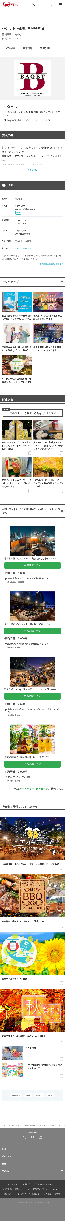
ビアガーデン (43, 788)
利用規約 (26, 1184)
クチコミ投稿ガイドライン (37, 1189)
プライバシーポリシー (44, 1184)
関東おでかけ (29, 1125)
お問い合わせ (8, 1194)
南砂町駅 (17, 1095)
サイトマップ (13, 1184)
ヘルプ (54, 1189)
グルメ (40, 1095)
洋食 (51, 1095)
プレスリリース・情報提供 (28, 1194)
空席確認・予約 (32, 565)
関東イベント (43, 1125)
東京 (29, 1095)
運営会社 (58, 1194)
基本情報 (7, 185)
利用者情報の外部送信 (12, 1189)
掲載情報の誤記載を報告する (51, 264)
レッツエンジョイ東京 (12, 1125)
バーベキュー (27, 788)
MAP (18, 213)
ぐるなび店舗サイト (23, 248)
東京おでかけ (57, 1125)
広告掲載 (47, 1194)
